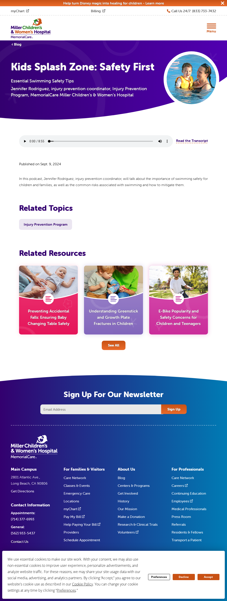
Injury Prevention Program (45, 224)
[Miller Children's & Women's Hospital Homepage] (31, 28)
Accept (208, 577)
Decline (184, 577)
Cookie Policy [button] (82, 584)
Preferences (159, 577)
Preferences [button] (66, 590)
